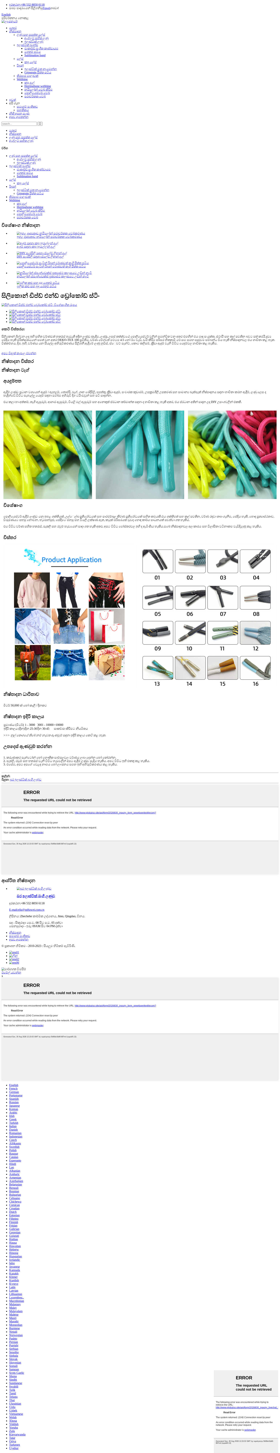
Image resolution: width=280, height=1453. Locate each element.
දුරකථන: (15, 4)
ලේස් (20, 58)
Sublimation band (35, 55)
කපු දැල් (29, 82)
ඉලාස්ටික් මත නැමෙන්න (40, 69)
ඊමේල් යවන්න (11, 972)
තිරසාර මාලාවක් (27, 75)
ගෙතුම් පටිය (32, 51)
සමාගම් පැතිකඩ (27, 106)
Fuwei (46, 8)
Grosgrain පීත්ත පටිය (37, 72)
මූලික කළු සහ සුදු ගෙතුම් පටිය (36, 286)
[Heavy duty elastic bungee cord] (34, 888)
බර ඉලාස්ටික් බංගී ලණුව (26, 779)
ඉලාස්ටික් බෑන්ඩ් (27, 45)
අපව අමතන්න (18, 117)
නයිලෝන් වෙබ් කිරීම (38, 89)
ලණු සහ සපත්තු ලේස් (31, 34)
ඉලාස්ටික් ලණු (33, 41)
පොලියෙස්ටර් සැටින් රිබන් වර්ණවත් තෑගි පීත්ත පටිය (51, 266)
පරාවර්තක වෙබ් (35, 96)
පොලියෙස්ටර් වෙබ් (37, 93)
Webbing (22, 79)
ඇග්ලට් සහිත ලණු (36, 38)
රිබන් (20, 65)
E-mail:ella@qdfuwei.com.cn (26, 909)
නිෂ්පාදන (15, 31)
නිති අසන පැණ (19, 113)
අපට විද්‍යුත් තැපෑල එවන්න (19, 353)
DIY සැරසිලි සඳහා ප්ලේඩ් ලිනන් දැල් (40, 256)
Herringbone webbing (37, 86)
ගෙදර (13, 27)
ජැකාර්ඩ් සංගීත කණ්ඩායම (41, 48)
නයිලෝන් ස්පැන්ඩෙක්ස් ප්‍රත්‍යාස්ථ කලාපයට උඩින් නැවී (53, 276)
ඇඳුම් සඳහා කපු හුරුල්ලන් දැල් (36, 246)
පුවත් (12, 99)
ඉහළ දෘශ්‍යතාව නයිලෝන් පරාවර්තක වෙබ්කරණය (49, 236)
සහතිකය (23, 110)
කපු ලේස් (30, 62)
